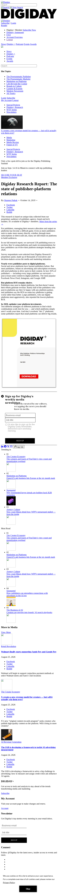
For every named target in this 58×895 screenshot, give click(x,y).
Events (27, 44)
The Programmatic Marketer (18, 79)
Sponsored (11, 490)
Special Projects (13, 105)
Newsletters (11, 112)
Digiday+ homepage (15, 32)
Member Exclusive (9, 177)
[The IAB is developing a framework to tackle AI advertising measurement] (6, 739)
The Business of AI (14, 610)
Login (13, 23)
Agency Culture (13, 509)
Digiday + (11, 44)
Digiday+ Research (14, 107)
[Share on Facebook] (5, 447)
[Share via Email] (11, 447)
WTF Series (11, 110)
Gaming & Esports (14, 88)
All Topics (10, 93)
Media (9, 137)
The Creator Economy (15, 456)
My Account (6, 100)
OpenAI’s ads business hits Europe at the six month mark (30, 478)
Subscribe (5, 23)
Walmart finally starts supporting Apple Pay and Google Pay (28, 652)
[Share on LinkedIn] (2, 447)
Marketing (10, 140)
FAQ (8, 35)
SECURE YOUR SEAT (11, 175)
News (3, 44)
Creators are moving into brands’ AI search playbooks (29, 612)
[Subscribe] (5, 21)
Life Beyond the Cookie (16, 84)
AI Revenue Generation (11, 742)
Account (4, 808)
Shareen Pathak (10, 200)
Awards (33, 44)
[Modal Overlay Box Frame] (29, 418)
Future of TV (12, 145)
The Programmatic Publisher (18, 76)
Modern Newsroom (14, 91)
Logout (9, 40)
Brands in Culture (14, 86)
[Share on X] (8, 447)
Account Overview (14, 37)
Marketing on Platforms (16, 81)
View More (6, 632)
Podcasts (19, 44)
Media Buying (12, 142)
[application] (29, 883)
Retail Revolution (8, 646)
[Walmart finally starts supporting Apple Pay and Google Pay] (6, 644)
